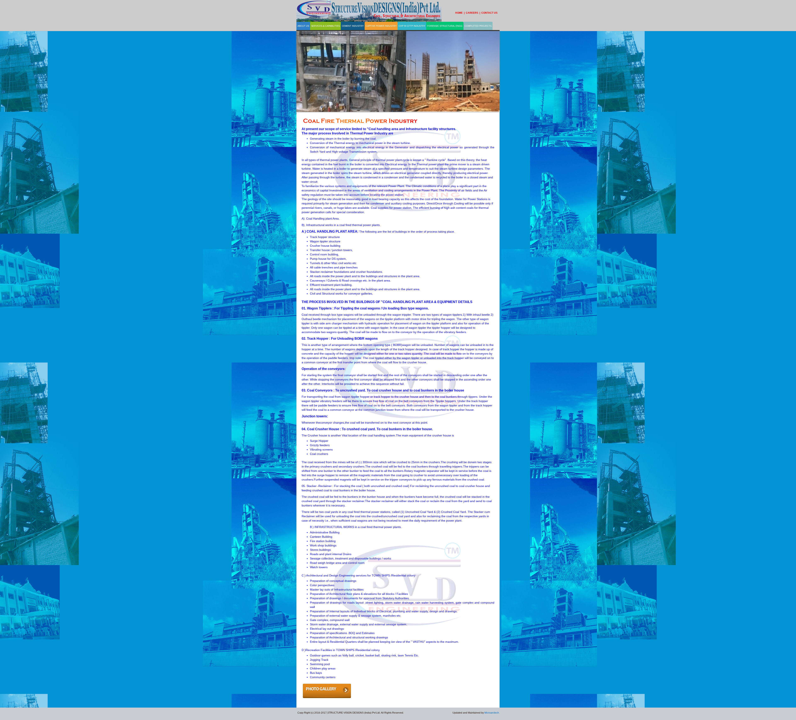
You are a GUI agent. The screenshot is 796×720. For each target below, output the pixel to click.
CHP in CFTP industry (412, 26)
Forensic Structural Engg (444, 26)
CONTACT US (489, 12)
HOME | (460, 12)
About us (303, 26)
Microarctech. (492, 712)
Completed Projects (478, 26)
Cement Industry (353, 26)
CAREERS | (473, 12)
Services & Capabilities (325, 26)
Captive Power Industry (381, 26)
